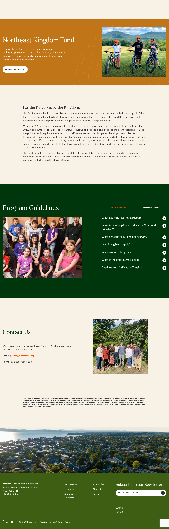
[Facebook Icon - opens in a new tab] (3, 521)
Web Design (45, 522)
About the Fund (118, 207)
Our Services (70, 484)
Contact (97, 494)
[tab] (134, 218)
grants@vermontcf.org (22, 355)
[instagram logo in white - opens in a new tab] (7, 521)
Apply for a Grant (150, 207)
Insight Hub (98, 484)
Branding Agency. (64, 522)
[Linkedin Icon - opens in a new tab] (12, 521)
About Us (97, 489)
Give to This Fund (13, 69)
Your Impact (70, 489)
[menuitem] (72, 483)
